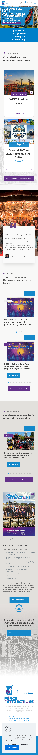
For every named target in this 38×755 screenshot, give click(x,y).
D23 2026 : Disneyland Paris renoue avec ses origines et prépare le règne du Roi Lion (18, 322)
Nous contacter (25, 717)
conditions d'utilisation (15, 741)
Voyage (19, 161)
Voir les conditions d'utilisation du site (16, 744)
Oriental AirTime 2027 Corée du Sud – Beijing (19, 154)
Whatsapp (20, 39)
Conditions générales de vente (19, 718)
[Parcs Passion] (7, 2)
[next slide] (32, 293)
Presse (15, 717)
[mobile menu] (35, 3)
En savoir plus (19, 113)
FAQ (9, 717)
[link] (19, 514)
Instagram (20, 36)
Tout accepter (12, 747)
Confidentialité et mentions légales (19, 720)
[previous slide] (26, 293)
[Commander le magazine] (19, 514)
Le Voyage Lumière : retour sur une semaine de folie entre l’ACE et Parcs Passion (18, 455)
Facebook (20, 31)
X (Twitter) (20, 34)
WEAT (19, 107)
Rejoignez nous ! (11, 23)
